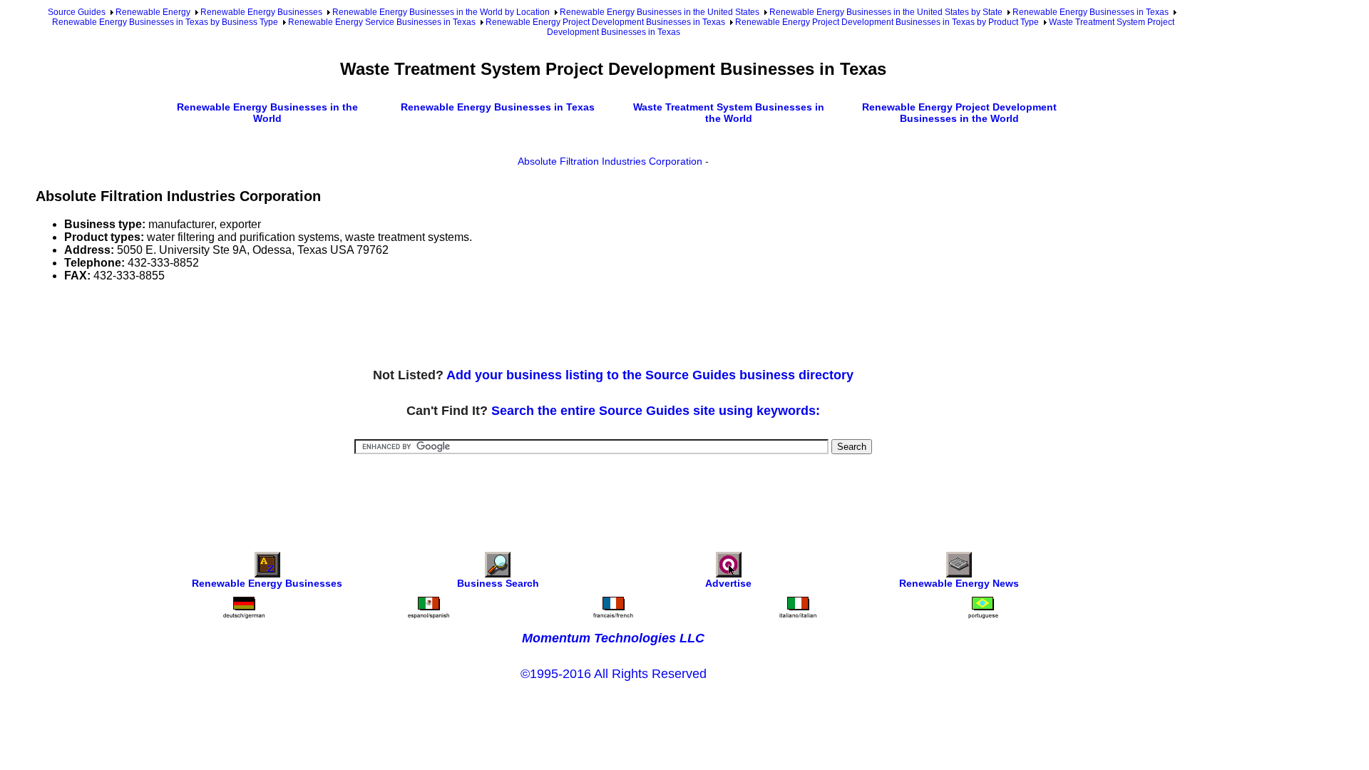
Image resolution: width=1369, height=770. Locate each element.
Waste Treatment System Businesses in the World (728, 112)
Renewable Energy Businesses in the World (267, 112)
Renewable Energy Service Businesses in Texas (382, 22)
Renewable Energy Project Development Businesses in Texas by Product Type (887, 22)
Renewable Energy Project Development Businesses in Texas (605, 22)
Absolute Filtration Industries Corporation (610, 161)
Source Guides (77, 12)
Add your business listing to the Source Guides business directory (649, 375)
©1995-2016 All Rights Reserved (614, 674)
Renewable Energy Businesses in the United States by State (886, 12)
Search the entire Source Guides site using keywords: (655, 411)
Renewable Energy (153, 12)
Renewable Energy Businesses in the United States (659, 12)
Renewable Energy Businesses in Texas (1090, 12)
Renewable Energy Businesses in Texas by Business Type (165, 22)
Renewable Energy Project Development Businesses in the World (959, 112)
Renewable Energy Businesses (261, 12)
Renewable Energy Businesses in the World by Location (441, 12)
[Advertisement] (295, 326)
